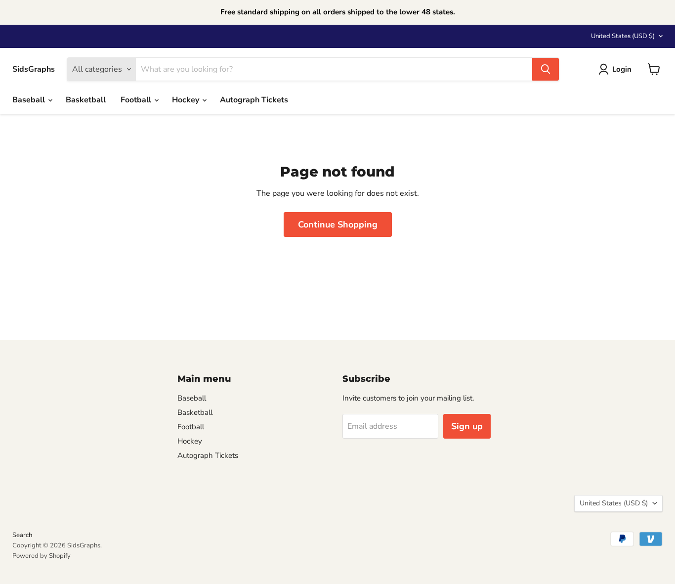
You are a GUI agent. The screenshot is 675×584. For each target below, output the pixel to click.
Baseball (29, 99)
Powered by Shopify (41, 555)
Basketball (86, 99)
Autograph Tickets (254, 99)
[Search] (545, 69)
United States (623, 36)
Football (137, 99)
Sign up (467, 426)
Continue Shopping (338, 224)
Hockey (186, 99)
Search (22, 535)
